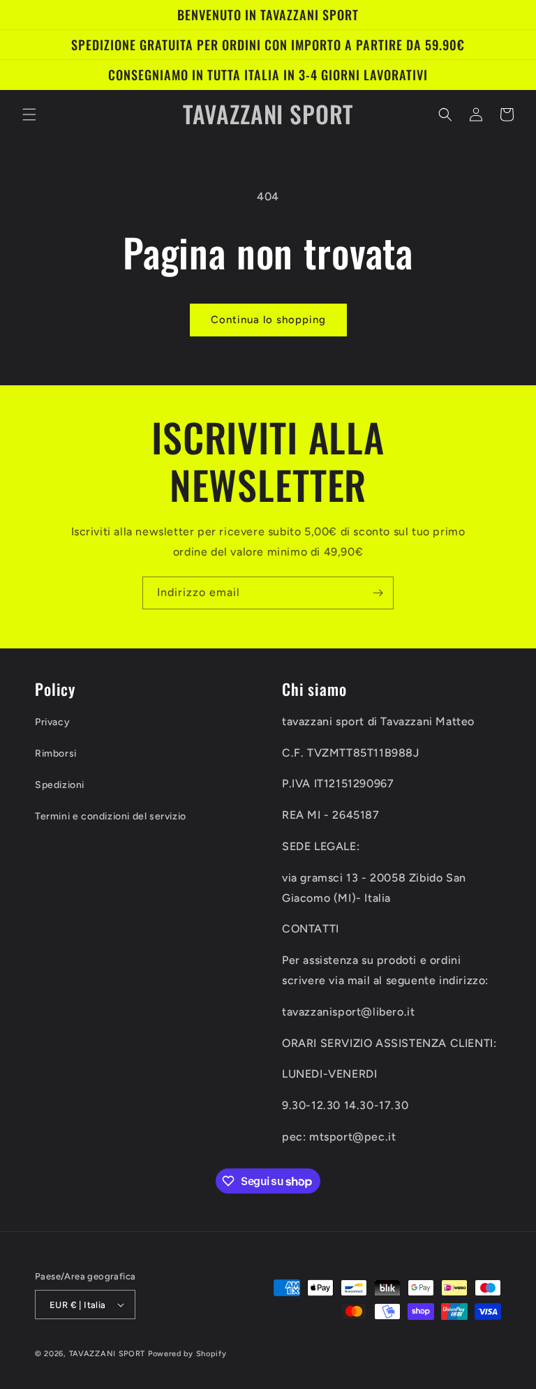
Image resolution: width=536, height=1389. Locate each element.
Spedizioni (59, 785)
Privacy (52, 722)
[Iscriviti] (377, 593)
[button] (29, 114)
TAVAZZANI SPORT (107, 1353)
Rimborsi (56, 753)
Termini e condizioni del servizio (110, 816)
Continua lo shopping (268, 319)
